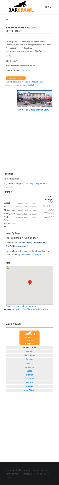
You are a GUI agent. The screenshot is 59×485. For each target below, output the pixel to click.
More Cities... (29, 390)
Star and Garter (25, 243)
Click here (28, 48)
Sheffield (39, 51)
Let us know (46, 45)
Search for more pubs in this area (21, 306)
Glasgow (29, 359)
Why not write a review (35, 42)
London (29, 351)
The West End (38, 243)
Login (48, 7)
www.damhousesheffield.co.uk (20, 66)
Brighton (29, 375)
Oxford (29, 382)
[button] (30, 283)
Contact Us (27, 474)
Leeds (29, 371)
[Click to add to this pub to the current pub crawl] (16, 78)
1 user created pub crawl (33, 82)
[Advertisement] (29, 141)
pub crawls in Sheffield (28, 85)
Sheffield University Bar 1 (17, 246)
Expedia (24, 254)
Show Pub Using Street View (33, 109)
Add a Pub (41, 474)
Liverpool (29, 379)
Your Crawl (30, 338)
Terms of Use (12, 474)
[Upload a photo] (47, 106)
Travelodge (36, 254)
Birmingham (29, 367)
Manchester (29, 355)
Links (9, 477)
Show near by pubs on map (23, 238)
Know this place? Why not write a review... (31, 309)
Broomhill (26, 70)
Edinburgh (29, 363)
